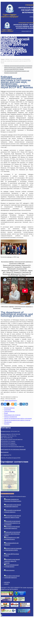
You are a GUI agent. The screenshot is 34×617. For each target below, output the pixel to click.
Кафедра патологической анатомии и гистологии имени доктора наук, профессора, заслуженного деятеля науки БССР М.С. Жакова (18, 67)
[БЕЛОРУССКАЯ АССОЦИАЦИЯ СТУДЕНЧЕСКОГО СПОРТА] (13, 550)
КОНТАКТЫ (7, 582)
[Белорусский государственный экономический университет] (13, 506)
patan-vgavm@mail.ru (11, 400)
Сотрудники (7, 409)
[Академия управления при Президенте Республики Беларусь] (13, 501)
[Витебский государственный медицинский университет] (13, 528)
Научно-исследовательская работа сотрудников (18, 418)
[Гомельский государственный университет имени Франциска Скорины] (13, 535)
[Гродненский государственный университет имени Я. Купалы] (13, 517)
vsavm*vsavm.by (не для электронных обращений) (13, 449)
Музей (6, 413)
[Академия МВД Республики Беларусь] (13, 555)
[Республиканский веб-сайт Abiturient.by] (13, 544)
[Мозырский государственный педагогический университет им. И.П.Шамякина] (13, 524)
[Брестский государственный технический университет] (13, 577)
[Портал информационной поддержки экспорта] (13, 566)
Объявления (7, 422)
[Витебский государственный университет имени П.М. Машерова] (13, 563)
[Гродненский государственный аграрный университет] (13, 512)
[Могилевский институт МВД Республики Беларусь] (13, 539)
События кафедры (9, 411)
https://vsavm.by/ (4, 452)
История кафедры (9, 408)
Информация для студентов (12, 415)
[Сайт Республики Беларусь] (9, 613)
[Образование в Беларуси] (24, 613)
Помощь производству (10, 416)
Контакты (6, 423)
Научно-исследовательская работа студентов (17, 420)
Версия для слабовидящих (7, 493)
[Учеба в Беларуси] (9, 570)
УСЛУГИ (6, 584)
